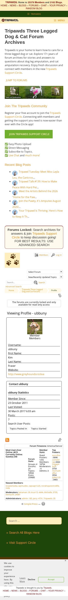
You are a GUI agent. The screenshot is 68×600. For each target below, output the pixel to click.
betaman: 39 (24, 492)
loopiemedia (11, 485)
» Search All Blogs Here (23, 532)
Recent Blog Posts (18, 164)
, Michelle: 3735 (50, 492)
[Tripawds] (11, 20)
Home (11, 290)
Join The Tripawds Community (26, 106)
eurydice (56, 455)
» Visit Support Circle (21, 542)
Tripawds (47, 587)
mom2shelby (56, 471)
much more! (32, 155)
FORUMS (33, 5)
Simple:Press (31, 503)
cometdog (55, 460)
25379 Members (36, 2)
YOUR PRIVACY (57, 5)
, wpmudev (22, 485)
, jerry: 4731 (37, 498)
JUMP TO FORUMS (16, 80)
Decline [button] (31, 579)
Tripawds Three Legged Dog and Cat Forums (32, 290)
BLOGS (22, 5)
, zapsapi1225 (34, 485)
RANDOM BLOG (34, 8)
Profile (54, 290)
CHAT (44, 5)
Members (43, 255)
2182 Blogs (56, 2)
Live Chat (14, 155)
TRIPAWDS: (11, 2)
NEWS (13, 5)
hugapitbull (55, 465)
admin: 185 (27, 498)
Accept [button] (51, 579)
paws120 (56, 477)
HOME (4, 5)
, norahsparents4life (49, 485)
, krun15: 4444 (36, 492)
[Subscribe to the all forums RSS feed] (7, 440)
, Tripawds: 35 (49, 498)
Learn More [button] (22, 580)
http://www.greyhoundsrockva (26, 374)
